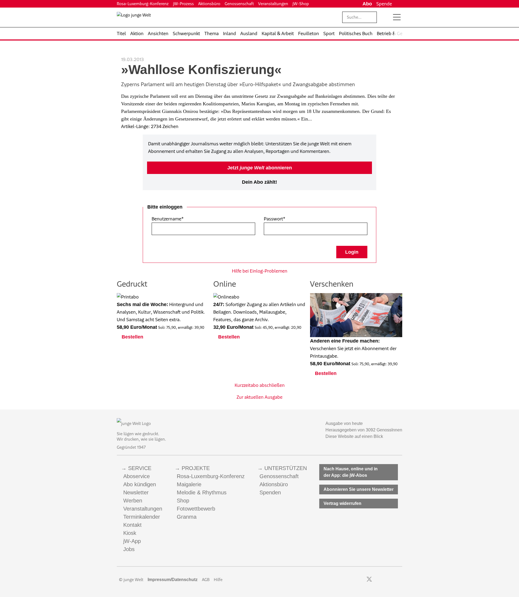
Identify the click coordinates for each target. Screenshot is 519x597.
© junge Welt (131, 579)
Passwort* (274, 219)
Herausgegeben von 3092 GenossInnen (363, 430)
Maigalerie (189, 484)
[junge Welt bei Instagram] (377, 579)
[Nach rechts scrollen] (398, 33)
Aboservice (136, 476)
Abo (367, 3)
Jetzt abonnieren (259, 167)
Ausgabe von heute (344, 423)
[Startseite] (134, 18)
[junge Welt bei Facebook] (360, 579)
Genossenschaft (239, 3)
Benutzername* (168, 219)
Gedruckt (132, 284)
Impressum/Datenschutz (173, 579)
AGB (205, 579)
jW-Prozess (183, 3)
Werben (132, 501)
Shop (183, 501)
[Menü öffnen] (396, 17)
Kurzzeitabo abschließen (260, 385)
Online (224, 284)
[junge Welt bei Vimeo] (392, 579)
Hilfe (218, 579)
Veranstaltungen (273, 3)
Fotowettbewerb (196, 509)
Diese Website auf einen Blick (354, 436)
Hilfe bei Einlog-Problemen (259, 271)
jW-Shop (300, 3)
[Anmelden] (398, 4)
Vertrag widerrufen (342, 503)
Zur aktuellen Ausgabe (259, 397)
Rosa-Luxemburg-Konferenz (143, 3)
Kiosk (129, 533)
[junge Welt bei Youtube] (385, 579)
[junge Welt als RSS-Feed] (399, 579)
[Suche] (385, 17)
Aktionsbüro (209, 3)
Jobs (129, 549)
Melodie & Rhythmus (202, 492)
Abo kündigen (139, 484)
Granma (187, 517)
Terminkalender (141, 517)
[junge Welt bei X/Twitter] (369, 579)
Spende (384, 4)
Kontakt (132, 525)
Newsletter (136, 492)
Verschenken (331, 284)
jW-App (132, 541)
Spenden (270, 492)
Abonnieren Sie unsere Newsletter (359, 489)
